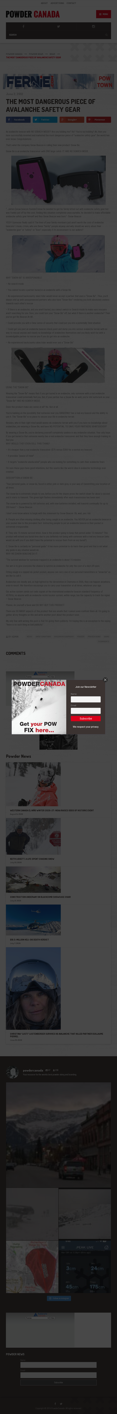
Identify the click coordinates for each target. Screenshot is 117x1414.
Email (73, 705)
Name (74, 694)
